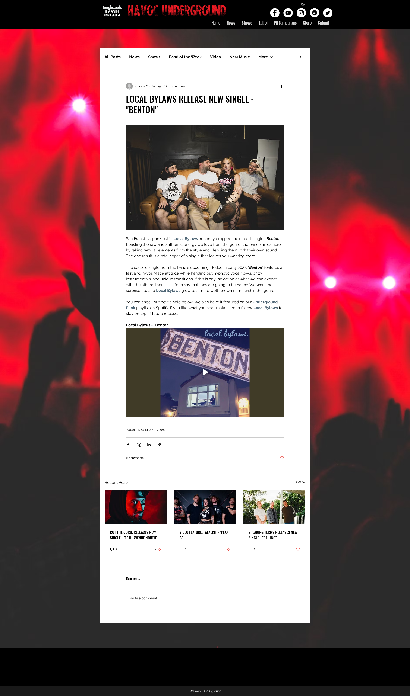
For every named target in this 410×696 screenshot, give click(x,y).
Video (215, 57)
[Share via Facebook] (128, 445)
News (134, 57)
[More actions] (281, 86)
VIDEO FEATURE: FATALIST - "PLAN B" (204, 535)
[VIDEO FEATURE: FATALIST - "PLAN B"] (205, 507)
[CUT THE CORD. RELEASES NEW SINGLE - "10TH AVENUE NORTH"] (136, 507)
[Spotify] (314, 12)
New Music (240, 57)
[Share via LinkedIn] (149, 445)
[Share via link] (159, 445)
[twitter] (327, 12)
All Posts (113, 57)
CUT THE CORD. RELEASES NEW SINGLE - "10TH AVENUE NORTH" (133, 535)
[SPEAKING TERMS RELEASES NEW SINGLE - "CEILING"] (274, 507)
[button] (303, 4)
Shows (154, 57)
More (263, 57)
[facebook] (275, 12)
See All (300, 481)
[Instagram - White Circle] (301, 12)
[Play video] (205, 372)
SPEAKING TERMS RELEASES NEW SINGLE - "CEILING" (273, 535)
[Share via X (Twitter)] (138, 445)
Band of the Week (185, 57)
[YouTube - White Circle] (288, 12)
